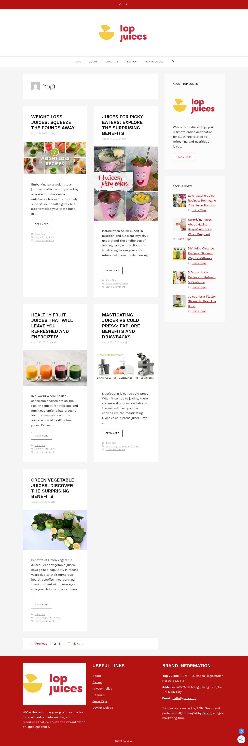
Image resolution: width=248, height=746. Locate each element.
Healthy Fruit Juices (45, 448)
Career (97, 682)
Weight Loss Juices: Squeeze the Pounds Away (53, 122)
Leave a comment (44, 240)
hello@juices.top (184, 698)
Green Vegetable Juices (47, 617)
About (93, 61)
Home (77, 61)
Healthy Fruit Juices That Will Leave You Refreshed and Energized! (52, 326)
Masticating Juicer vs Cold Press (123, 446)
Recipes (132, 61)
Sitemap (98, 695)
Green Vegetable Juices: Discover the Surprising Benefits (52, 488)
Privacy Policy (102, 688)
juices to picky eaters (117, 283)
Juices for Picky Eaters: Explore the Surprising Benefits (122, 125)
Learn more (183, 157)
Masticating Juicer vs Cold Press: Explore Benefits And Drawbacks (121, 326)
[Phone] (127, 5)
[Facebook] (120, 5)
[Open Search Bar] (173, 62)
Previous (39, 643)
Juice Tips (112, 61)
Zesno (206, 713)
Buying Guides (154, 61)
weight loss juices (44, 237)
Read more (41, 224)
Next (78, 643)
